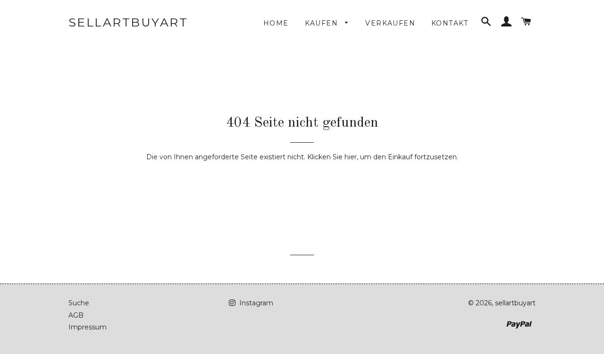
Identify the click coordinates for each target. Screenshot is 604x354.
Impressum (87, 327)
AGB (76, 315)
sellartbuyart (128, 22)
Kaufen (323, 23)
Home (276, 23)
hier (350, 157)
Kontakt (450, 23)
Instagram (255, 303)
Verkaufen (390, 23)
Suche (78, 303)
